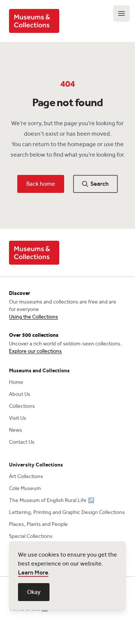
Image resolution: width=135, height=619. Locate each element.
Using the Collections (33, 317)
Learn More (33, 572)
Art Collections (26, 476)
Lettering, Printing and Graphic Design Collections (67, 512)
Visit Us (17, 418)
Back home (40, 183)
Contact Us (21, 442)
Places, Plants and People (38, 524)
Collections (22, 406)
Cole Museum (25, 488)
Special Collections (30, 536)
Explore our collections (35, 351)
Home (16, 382)
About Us (19, 394)
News (15, 430)
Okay (33, 591)
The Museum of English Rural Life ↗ (51, 500)
